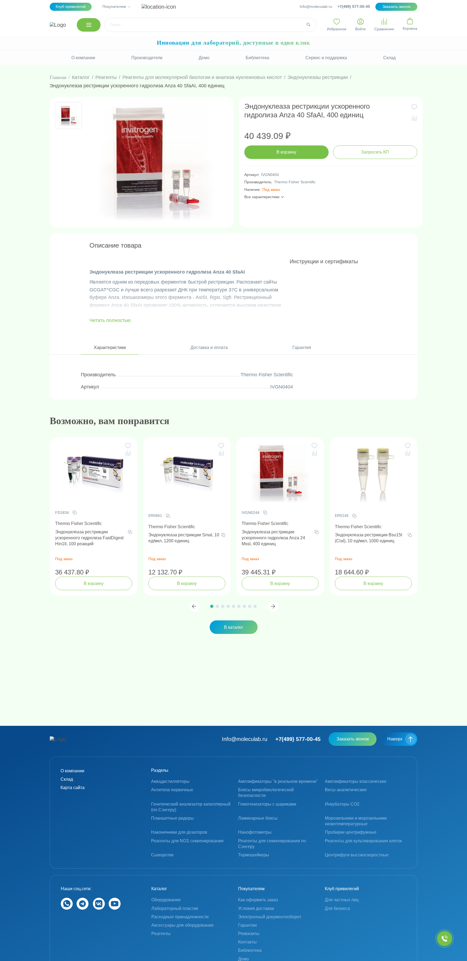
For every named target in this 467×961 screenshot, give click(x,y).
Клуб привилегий (71, 6)
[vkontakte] (99, 908)
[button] (194, 606)
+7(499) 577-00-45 (354, 6)
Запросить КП (375, 152)
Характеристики (110, 347)
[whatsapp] (67, 908)
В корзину (286, 152)
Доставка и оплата (209, 347)
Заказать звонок (352, 739)
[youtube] (115, 908)
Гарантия (301, 347)
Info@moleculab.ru (316, 6)
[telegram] (82, 908)
